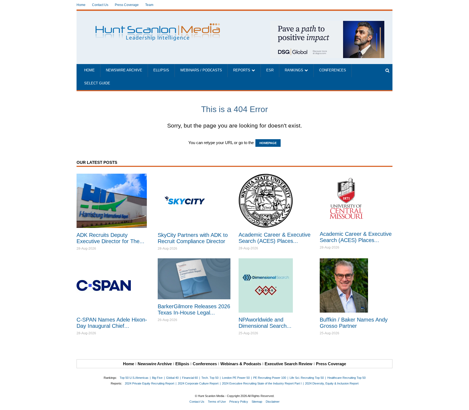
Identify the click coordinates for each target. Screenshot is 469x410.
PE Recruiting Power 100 (269, 377)
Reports (241, 70)
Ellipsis (161, 70)
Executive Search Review (288, 363)
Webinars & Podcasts (240, 363)
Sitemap (257, 401)
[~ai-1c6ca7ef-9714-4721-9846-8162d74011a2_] (327, 23)
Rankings (294, 70)
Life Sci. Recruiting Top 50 (307, 377)
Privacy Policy (238, 401)
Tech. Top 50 (209, 377)
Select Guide (97, 83)
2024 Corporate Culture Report (198, 383)
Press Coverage (127, 5)
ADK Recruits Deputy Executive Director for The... (110, 238)
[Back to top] (461, 402)
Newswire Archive (124, 70)
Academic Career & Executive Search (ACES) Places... (274, 238)
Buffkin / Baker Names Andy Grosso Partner (354, 323)
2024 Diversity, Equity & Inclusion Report (332, 383)
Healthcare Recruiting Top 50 (346, 377)
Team (149, 5)
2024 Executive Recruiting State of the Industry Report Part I (262, 383)
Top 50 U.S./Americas (134, 377)
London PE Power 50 (236, 377)
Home (81, 5)
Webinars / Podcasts (201, 70)
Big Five (157, 377)
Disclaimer (273, 401)
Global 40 (172, 377)
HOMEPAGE (268, 143)
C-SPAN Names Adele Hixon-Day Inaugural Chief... (112, 323)
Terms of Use (217, 401)
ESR (270, 70)
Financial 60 (190, 377)
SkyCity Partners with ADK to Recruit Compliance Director (193, 238)
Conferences (332, 70)
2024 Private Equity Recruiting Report (149, 383)
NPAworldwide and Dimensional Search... (265, 323)
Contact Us (100, 5)
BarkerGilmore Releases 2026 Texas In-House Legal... (194, 309)
